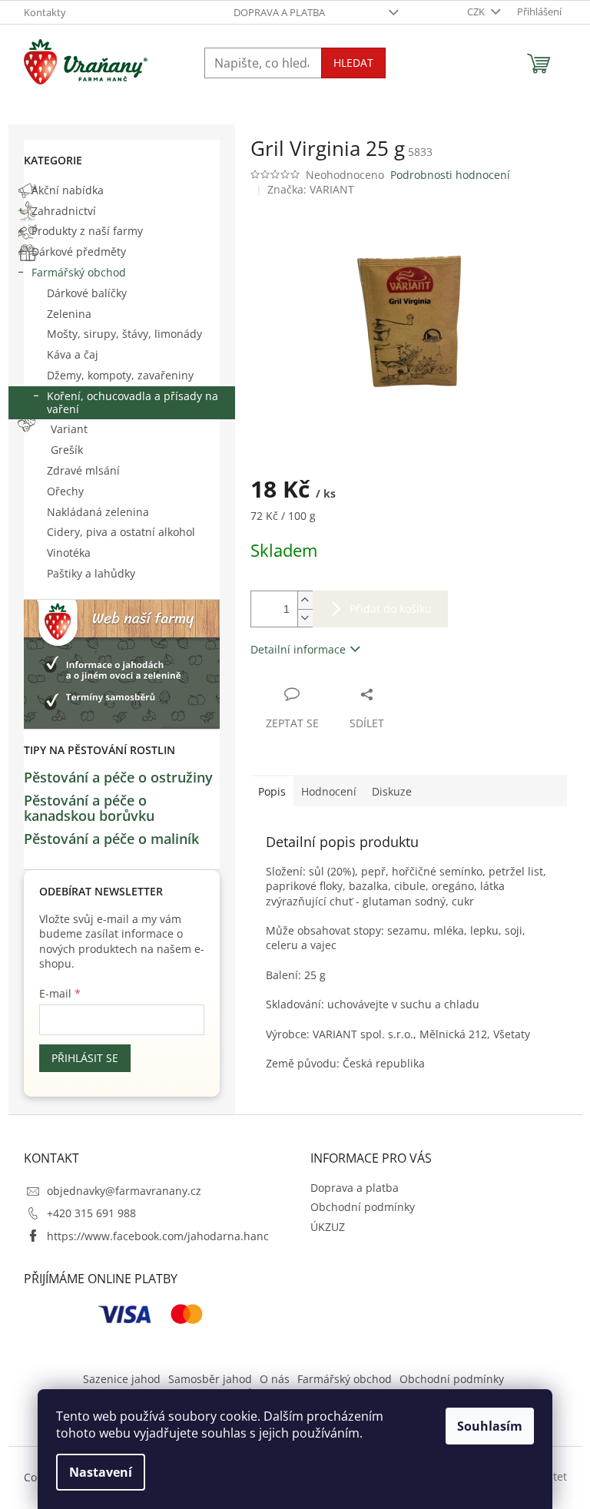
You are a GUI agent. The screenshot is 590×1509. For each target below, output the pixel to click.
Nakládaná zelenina (98, 512)
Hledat (353, 62)
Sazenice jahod (122, 1379)
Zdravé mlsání (83, 470)
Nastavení (100, 1472)
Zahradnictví (63, 211)
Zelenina (69, 313)
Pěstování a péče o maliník (111, 839)
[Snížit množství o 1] (305, 618)
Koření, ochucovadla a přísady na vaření (132, 402)
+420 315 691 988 (91, 1213)
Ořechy (65, 491)
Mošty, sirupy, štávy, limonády (124, 333)
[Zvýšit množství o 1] (305, 600)
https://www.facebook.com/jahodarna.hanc (158, 1236)
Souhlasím (489, 1426)
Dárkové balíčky (87, 293)
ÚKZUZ (327, 1226)
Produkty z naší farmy (87, 230)
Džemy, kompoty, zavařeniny (120, 375)
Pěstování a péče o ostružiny (118, 778)
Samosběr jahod (210, 1379)
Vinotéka (69, 552)
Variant (69, 429)
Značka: (310, 189)
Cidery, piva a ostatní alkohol (121, 532)
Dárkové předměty (78, 251)
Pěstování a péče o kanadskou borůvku (89, 808)
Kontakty (45, 12)
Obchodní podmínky (362, 1207)
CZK (477, 11)
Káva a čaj (72, 354)
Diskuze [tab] (392, 791)
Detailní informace (298, 649)
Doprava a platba (279, 12)
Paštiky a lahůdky (91, 573)
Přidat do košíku (391, 608)
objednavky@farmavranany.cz (124, 1190)
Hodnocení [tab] (328, 791)
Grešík (67, 449)
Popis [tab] (272, 791)
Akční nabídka (67, 190)
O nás (275, 1379)
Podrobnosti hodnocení (450, 174)
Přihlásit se (84, 1058)
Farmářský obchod (78, 272)
